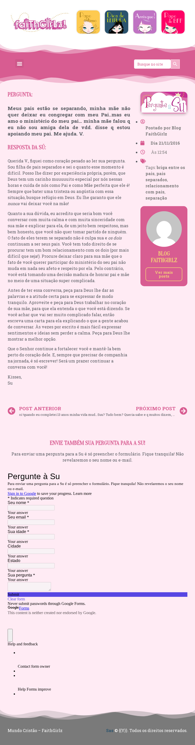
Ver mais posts (164, 274)
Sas (109, 730)
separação (156, 198)
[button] (19, 63)
